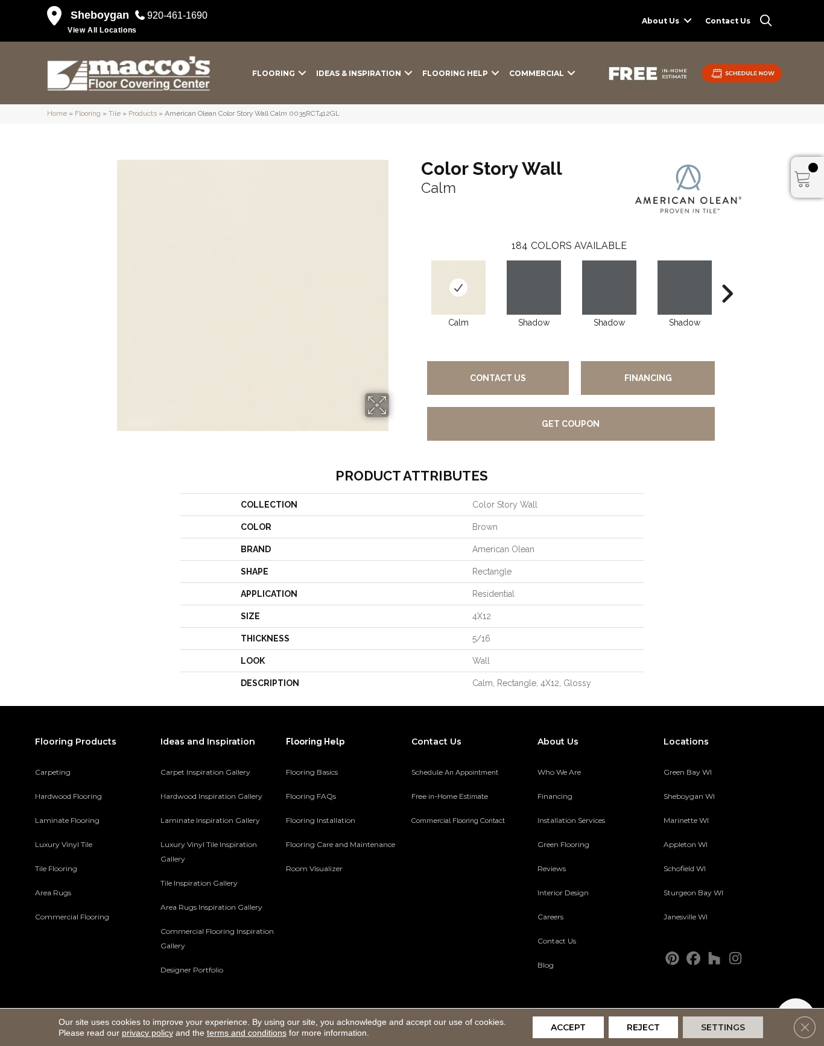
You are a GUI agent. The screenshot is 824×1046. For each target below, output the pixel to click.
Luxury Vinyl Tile (63, 844)
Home (57, 113)
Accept (568, 1027)
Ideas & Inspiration (358, 73)
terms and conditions (247, 1033)
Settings (723, 1027)
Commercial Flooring (72, 916)
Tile (115, 113)
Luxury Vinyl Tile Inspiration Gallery (208, 851)
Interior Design (563, 892)
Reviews (551, 868)
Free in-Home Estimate (449, 796)
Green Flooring (563, 844)
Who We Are (559, 772)
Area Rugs (53, 892)
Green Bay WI (688, 772)
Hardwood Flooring (68, 796)
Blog (545, 964)
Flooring (273, 73)
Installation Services (571, 820)
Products (142, 113)
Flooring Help (455, 73)
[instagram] (735, 958)
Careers (550, 916)
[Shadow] (534, 287)
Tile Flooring (56, 868)
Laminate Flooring (67, 820)
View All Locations (102, 30)
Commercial (536, 73)
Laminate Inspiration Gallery (210, 820)
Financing (648, 378)
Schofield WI (685, 868)
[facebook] (693, 958)
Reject (643, 1027)
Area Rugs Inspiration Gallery (211, 907)
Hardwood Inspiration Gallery (211, 796)
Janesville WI (686, 916)
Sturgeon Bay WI (693, 892)
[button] (687, 20)
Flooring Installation (320, 820)
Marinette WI (686, 820)
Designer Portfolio (191, 969)
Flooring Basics (312, 772)
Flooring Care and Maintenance (340, 844)
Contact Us (727, 20)
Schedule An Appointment (454, 772)
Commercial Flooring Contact (458, 820)
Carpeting (53, 772)
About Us (660, 20)
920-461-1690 (177, 15)
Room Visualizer (314, 868)
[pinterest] (672, 958)
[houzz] (714, 958)
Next (727, 275)
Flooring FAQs (311, 796)
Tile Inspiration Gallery (199, 882)
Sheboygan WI (689, 796)
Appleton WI (686, 844)
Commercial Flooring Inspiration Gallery (217, 938)
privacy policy (147, 1033)
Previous (415, 275)
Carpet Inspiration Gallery (205, 772)
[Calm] (458, 287)
